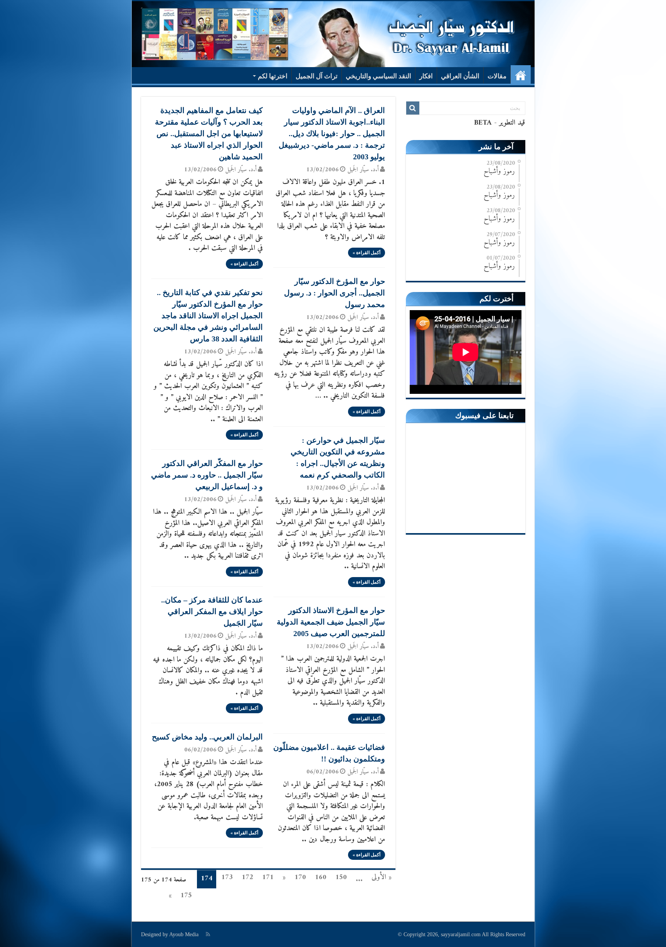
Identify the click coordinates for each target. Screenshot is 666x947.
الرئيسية (521, 75)
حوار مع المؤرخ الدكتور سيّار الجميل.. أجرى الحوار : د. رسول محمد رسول (334, 293)
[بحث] (412, 108)
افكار (426, 76)
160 (320, 877)
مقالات (497, 76)
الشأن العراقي (460, 76)
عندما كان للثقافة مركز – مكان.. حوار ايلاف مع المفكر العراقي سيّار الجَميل (212, 611)
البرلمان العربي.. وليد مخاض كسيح (207, 737)
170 (300, 877)
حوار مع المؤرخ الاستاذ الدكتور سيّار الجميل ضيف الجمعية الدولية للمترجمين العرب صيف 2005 (331, 622)
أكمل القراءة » (366, 252)
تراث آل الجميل (317, 76)
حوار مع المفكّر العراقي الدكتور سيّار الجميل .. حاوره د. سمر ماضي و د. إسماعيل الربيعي (207, 475)
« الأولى (382, 877)
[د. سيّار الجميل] (333, 34)
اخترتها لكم (273, 76)
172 (247, 877)
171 (268, 877)
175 (186, 895)
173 (227, 877)
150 (341, 877)
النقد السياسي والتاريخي (378, 76)
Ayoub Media (183, 934)
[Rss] (208, 934)
